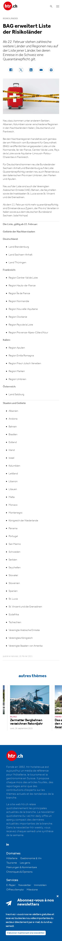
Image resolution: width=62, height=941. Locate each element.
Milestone (32, 890)
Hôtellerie (11, 858)
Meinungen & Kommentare (21, 867)
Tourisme (11, 863)
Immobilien (40, 885)
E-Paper (11, 885)
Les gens (25, 863)
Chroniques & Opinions (19, 872)
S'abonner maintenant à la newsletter (26, 933)
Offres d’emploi (15, 890)
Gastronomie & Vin (31, 858)
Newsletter (24, 885)
